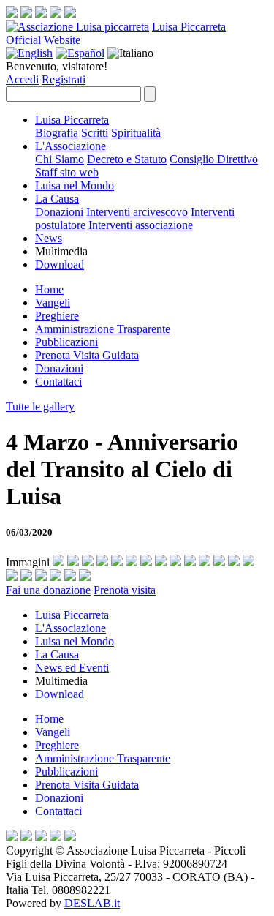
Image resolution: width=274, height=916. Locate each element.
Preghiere (57, 315)
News (48, 238)
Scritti (94, 133)
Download (59, 264)
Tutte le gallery (40, 406)
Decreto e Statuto (127, 159)
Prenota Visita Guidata (87, 355)
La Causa (57, 198)
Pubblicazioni (66, 342)
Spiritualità (136, 133)
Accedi (22, 79)
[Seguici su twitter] (41, 13)
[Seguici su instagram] (26, 13)
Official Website (43, 40)
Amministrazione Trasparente (102, 329)
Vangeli (52, 302)
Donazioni (59, 212)
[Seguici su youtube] (55, 13)
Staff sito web (67, 172)
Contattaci (58, 381)
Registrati (63, 79)
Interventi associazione (140, 225)
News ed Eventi (72, 667)
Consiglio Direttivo (214, 159)
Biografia (56, 133)
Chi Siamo (59, 159)
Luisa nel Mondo (74, 185)
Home (49, 289)
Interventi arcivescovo (137, 212)
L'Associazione (70, 146)
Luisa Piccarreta (189, 26)
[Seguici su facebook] (12, 13)
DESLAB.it (92, 903)
